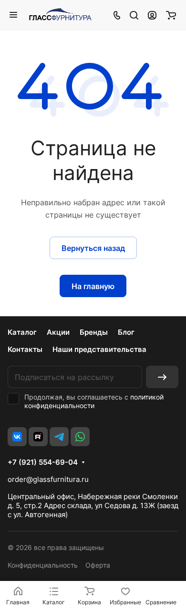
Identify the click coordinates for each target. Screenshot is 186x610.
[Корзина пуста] (171, 15)
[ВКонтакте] (17, 436)
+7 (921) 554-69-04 (43, 462)
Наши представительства (99, 349)
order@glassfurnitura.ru (48, 479)
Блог (126, 332)
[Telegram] (59, 436)
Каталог (22, 332)
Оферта (97, 565)
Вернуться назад (93, 248)
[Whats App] (80, 436)
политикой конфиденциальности (94, 401)
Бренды (94, 332)
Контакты (25, 349)
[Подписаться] (162, 377)
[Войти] (152, 15)
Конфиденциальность (43, 565)
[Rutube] (38, 436)
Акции (58, 332)
